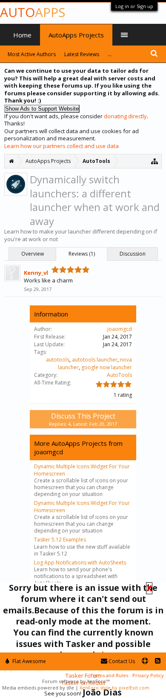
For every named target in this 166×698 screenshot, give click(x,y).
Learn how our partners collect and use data (61, 146)
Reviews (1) (82, 253)
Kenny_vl (36, 272)
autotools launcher (94, 359)
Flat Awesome (28, 661)
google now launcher (106, 367)
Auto (32, 12)
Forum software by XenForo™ (75, 681)
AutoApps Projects (76, 35)
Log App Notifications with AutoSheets (80, 562)
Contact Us (121, 661)
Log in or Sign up (134, 6)
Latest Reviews (81, 54)
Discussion (133, 253)
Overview (32, 253)
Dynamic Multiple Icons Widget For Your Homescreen (82, 470)
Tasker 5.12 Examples (60, 539)
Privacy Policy (148, 675)
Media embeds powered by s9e (38, 687)
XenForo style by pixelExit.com (114, 687)
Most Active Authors (32, 54)
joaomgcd (119, 329)
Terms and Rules (109, 675)
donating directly (125, 116)
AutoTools (119, 375)
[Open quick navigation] (154, 161)
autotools (57, 359)
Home (22, 35)
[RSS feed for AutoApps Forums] (158, 661)
